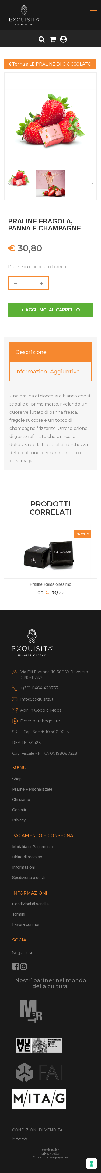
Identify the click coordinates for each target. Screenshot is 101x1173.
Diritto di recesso (27, 857)
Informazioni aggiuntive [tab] (47, 371)
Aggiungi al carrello (52, 309)
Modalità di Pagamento (32, 846)
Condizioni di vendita (30, 904)
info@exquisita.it (36, 699)
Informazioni (23, 867)
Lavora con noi (25, 924)
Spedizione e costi (28, 877)
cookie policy (50, 1149)
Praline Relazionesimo (50, 584)
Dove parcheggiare (40, 720)
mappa (19, 1138)
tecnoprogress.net (59, 1157)
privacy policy (50, 1153)
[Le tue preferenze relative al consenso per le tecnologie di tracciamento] (91, 1163)
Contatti (19, 809)
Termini (18, 914)
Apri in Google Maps (40, 710)
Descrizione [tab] (31, 352)
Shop (17, 779)
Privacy (19, 820)
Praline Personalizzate (32, 789)
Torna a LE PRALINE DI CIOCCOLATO (51, 64)
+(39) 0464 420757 (39, 688)
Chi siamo (21, 799)
